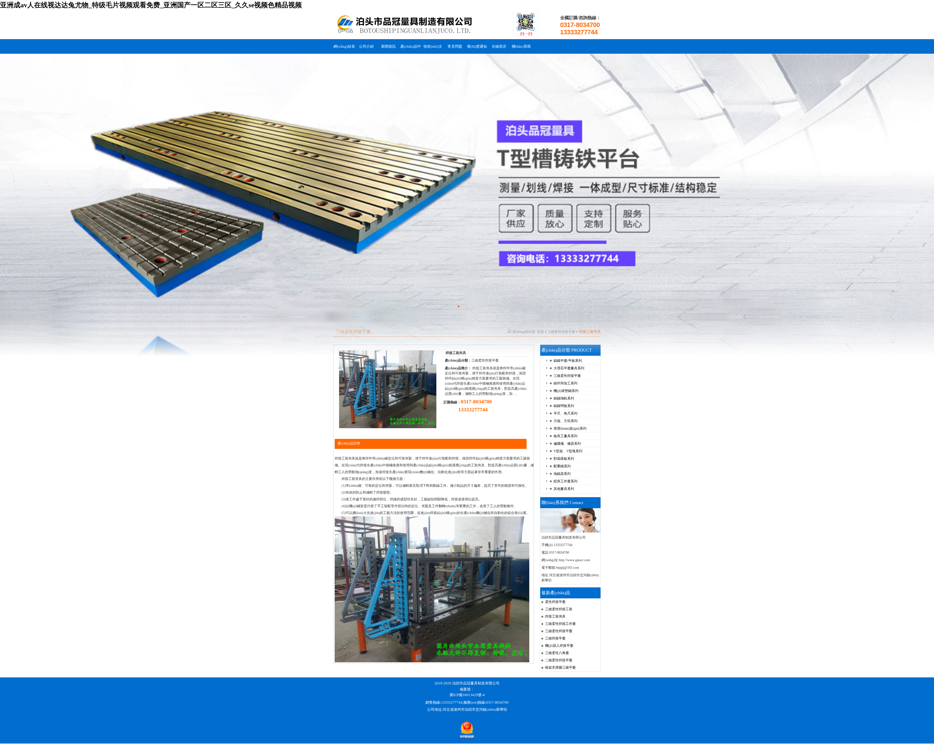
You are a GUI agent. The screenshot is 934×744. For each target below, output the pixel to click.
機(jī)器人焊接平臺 (559, 645)
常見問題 (455, 46)
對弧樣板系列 (564, 459)
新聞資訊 (388, 46)
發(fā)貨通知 (477, 46)
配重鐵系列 (562, 466)
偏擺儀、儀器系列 (567, 443)
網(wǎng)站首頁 (344, 49)
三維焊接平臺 (555, 638)
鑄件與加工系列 (565, 383)
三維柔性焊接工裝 (558, 609)
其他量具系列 (564, 489)
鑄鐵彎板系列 (564, 406)
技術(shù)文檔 (432, 49)
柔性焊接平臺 (555, 602)
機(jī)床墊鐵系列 (566, 391)
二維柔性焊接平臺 (558, 660)
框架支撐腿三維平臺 (560, 667)
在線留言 (499, 46)
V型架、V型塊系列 (568, 451)
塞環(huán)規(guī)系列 (570, 428)
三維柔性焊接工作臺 (560, 624)
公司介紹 (366, 46)
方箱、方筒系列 (565, 421)
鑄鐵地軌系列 (564, 398)
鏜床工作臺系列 (565, 481)
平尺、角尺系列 (565, 413)
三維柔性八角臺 (557, 653)
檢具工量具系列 (565, 436)
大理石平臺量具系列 (569, 368)
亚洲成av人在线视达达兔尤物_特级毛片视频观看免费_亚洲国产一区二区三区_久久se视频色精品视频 (151, 5)
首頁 (540, 332)
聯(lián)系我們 (521, 49)
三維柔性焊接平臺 (561, 332)
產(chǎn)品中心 (410, 49)
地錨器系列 (562, 474)
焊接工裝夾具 (555, 616)
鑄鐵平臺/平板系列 (568, 361)
